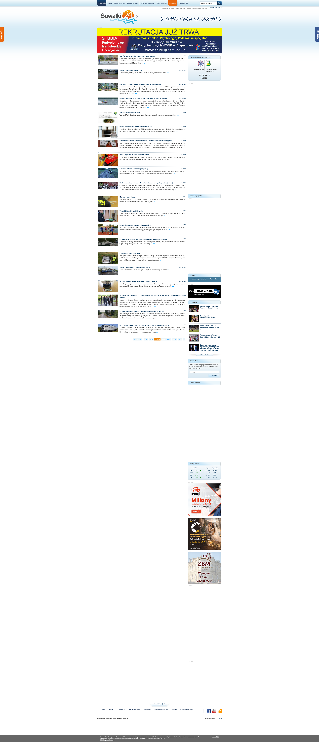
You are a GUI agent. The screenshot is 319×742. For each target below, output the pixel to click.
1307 (145, 339)
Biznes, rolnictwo (119, 3)
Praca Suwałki (183, 3)
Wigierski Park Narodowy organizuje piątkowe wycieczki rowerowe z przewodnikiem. (148, 115)
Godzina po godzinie (199, 279)
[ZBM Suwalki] (204, 583)
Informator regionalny (147, 3)
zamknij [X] (215, 737)
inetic (220, 718)
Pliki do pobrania (134, 709)
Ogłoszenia (172, 3)
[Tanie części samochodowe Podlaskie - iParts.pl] (204, 515)
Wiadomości (102, 3)
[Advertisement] (204, 121)
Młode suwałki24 (162, 3)
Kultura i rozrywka (132, 3)
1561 (180, 339)
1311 (168, 339)
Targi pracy (147, 709)
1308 (151, 339)
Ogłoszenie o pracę (186, 709)
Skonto (174, 709)
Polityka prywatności (161, 709)
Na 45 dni (213, 279)
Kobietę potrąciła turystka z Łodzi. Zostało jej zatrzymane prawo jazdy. (143, 73)
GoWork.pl (121, 709)
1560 (174, 339)
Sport (110, 3)
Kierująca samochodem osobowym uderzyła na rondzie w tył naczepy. (143, 270)
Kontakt (102, 709)
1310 (163, 339)
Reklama (111, 709)
